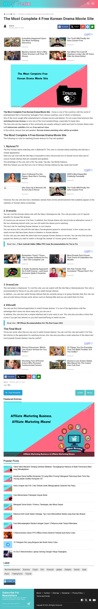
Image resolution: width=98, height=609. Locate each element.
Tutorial (28, 574)
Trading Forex (17, 574)
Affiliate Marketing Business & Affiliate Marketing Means (49, 454)
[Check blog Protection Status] (10, 584)
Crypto (35, 570)
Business (26, 570)
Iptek (84, 570)
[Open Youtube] (94, 600)
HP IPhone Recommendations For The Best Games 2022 (40, 323)
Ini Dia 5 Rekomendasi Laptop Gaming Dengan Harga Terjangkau (40, 552)
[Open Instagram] (90, 600)
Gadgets (68, 570)
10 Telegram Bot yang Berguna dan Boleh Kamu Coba (35, 542)
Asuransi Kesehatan (12, 570)
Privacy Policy (77, 593)
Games (76, 570)
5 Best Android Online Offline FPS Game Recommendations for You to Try (47, 244)
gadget (59, 570)
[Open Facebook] (82, 600)
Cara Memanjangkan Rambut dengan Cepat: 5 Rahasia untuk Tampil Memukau (45, 523)
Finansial (50, 570)
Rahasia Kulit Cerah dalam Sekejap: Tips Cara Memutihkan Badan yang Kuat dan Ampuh (49, 514)
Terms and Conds (43, 596)
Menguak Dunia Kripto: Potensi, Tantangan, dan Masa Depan (38, 504)
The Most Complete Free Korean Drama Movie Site (27, 112)
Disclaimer (66, 593)
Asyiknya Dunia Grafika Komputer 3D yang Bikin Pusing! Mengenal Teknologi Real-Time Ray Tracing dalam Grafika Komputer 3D (51, 477)
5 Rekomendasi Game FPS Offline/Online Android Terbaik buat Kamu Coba (44, 533)
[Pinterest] (83, 27)
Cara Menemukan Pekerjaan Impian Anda (30, 495)
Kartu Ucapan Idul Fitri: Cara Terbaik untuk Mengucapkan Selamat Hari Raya (44, 485)
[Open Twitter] (86, 600)
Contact (47, 593)
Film (9, 385)
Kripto (7, 574)
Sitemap (56, 593)
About (38, 593)
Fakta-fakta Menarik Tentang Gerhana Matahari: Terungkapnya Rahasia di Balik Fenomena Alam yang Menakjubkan (52, 468)
